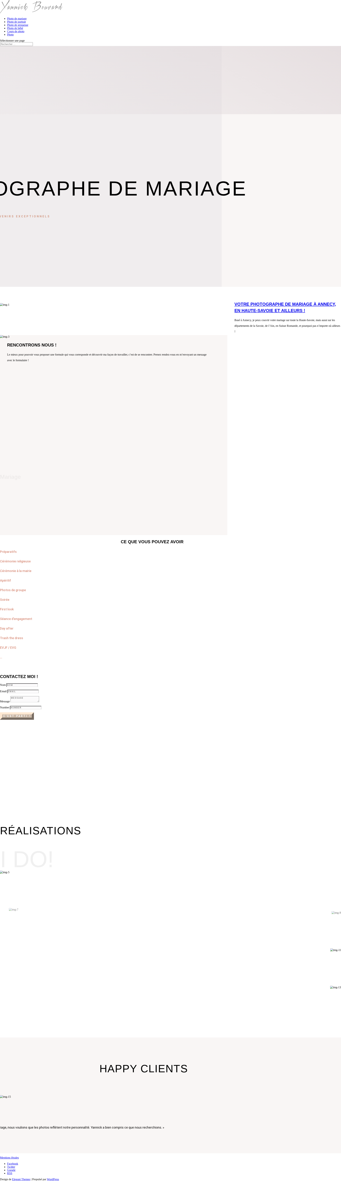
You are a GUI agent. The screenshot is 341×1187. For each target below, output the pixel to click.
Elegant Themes (21, 1179)
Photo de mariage (17, 18)
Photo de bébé (15, 28)
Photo (10, 34)
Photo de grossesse (17, 24)
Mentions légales (9, 1157)
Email (3, 691)
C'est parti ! (17, 716)
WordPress (53, 1179)
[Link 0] (31, 12)
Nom (3, 684)
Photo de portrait (16, 21)
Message (5, 701)
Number (4, 707)
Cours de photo (15, 31)
